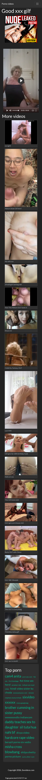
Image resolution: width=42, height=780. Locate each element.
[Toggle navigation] (37, 4)
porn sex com (27, 677)
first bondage (14, 681)
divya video (22, 732)
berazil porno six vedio (18, 742)
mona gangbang (22, 703)
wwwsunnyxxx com (20, 693)
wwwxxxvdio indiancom (18, 717)
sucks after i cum (28, 757)
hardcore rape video (19, 737)
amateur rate (16, 685)
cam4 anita (13, 676)
